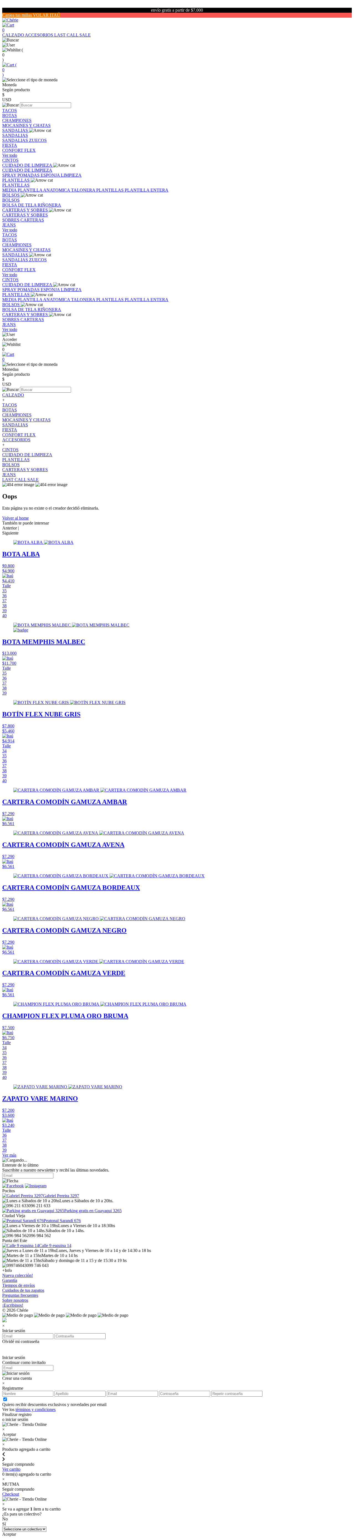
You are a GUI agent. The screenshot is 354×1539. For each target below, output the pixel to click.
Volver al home (15, 518)
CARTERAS (32, 220)
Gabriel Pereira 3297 (61, 1195)
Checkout (10, 1494)
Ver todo (9, 155)
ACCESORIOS (39, 35)
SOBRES (11, 220)
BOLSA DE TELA (20, 205)
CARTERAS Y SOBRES (25, 210)
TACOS (9, 110)
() (9, 69)
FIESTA (9, 145)
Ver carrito (11, 1469)
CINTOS (10, 160)
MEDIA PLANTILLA (22, 190)
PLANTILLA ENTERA (146, 190)
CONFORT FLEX (19, 150)
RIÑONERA (49, 205)
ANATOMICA (57, 190)
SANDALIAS (15, 130)
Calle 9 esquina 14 (55, 1245)
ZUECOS (38, 140)
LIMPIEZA (71, 175)
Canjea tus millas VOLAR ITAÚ (31, 15)
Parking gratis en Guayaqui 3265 (93, 1210)
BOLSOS (11, 195)
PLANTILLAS (16, 180)
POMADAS (29, 175)
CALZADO (13, 35)
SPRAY (9, 175)
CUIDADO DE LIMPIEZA (27, 165)
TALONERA (83, 190)
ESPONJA (51, 175)
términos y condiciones (35, 1409)
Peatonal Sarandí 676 (62, 1220)
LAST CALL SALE (72, 35)
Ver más (9, 1155)
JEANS (9, 225)
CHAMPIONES (17, 120)
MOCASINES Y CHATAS (26, 125)
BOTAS (9, 115)
